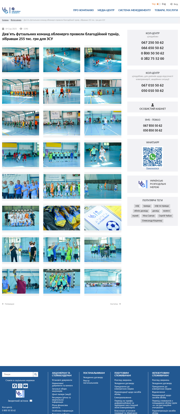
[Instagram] (20, 386)
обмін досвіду (141, 211)
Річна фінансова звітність (60, 406)
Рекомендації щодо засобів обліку (127, 393)
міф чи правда (162, 206)
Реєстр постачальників (90, 382)
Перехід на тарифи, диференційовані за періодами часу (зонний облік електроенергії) (126, 404)
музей (135, 216)
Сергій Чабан (165, 216)
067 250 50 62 (152, 43)
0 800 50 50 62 (152, 53)
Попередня (9, 304)
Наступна (114, 304)
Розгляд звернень (123, 380)
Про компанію (83, 10)
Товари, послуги (166, 10)
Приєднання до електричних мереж (124, 388)
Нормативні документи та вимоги (62, 384)
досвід (155, 211)
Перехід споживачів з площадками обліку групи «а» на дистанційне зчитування (164, 404)
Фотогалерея (16, 20)
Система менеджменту (134, 10)
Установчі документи (62, 380)
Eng (164, 4)
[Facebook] (14, 386)
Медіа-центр (106, 10)
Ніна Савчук (148, 216)
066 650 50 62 (152, 48)
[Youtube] (25, 386)
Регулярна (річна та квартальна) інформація (61, 400)
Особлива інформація (62, 411)
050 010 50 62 (152, 91)
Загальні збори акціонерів (59, 390)
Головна (5, 20)
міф (137, 206)
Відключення (158, 392)
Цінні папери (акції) (61, 394)
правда (146, 206)
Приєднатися (152, 168)
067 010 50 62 (152, 85)
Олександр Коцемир (152, 221)
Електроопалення (122, 398)
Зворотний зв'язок (18, 401)
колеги (166, 211)
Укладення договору (93, 377)
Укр (154, 4)
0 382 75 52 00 (152, 59)
